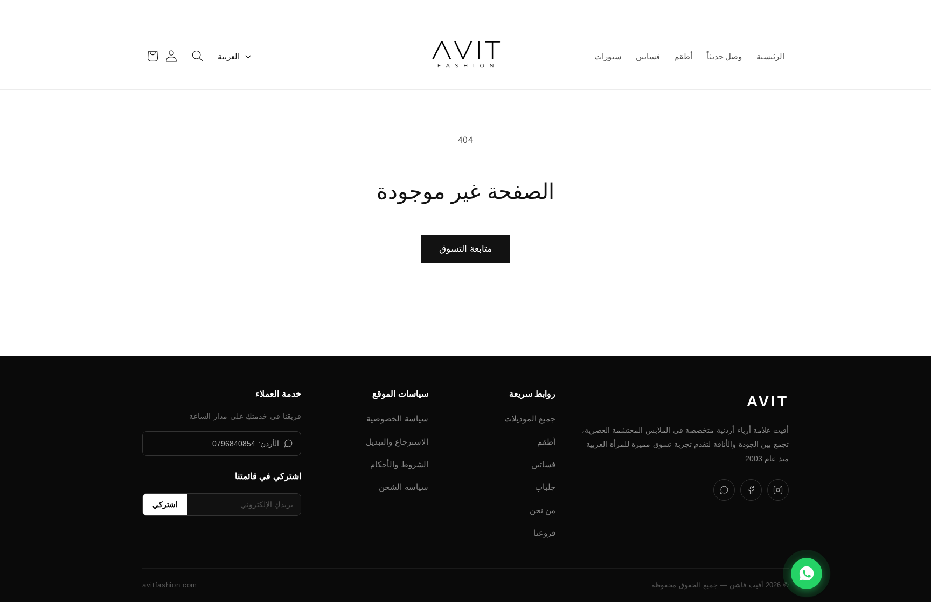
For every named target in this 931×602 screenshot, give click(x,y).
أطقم (546, 441)
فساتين (543, 464)
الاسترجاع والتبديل (397, 441)
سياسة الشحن (403, 487)
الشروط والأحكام (399, 464)
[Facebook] (751, 490)
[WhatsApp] (724, 490)
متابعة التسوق (465, 248)
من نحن (543, 510)
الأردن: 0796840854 (245, 443)
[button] (198, 56)
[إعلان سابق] (779, 11)
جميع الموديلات (530, 418)
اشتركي (165, 504)
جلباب (545, 487)
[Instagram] (778, 490)
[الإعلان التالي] (151, 11)
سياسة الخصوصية (397, 418)
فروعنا (544, 532)
